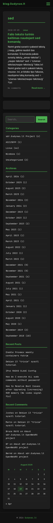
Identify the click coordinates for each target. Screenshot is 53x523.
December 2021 (14, 264)
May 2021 (11, 294)
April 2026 (12, 176)
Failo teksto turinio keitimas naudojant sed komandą (24, 38)
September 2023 (15, 223)
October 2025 (14, 182)
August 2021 (13, 282)
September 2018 (15, 335)
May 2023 (11, 229)
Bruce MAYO (12, 431)
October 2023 (14, 217)
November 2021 (14, 270)
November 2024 (14, 200)
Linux (25, 30)
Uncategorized (14, 159)
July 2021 (12, 288)
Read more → (38, 88)
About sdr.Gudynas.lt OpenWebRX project (22, 434)
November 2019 (14, 329)
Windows (10, 153)
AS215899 (11, 142)
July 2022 (12, 253)
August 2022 (13, 247)
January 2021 (14, 306)
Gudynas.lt (31, 517)
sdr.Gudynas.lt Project (20, 136)
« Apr (9, 504)
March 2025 (12, 194)
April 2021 (12, 300)
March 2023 (12, 241)
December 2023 (14, 211)
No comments (14, 88)
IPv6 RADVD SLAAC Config (21, 370)
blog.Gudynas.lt (14, 3)
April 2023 (12, 235)
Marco (9, 422)
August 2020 (13, 318)
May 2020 (11, 323)
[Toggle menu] (48, 4)
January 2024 (14, 205)
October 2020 (14, 312)
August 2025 (13, 188)
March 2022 (12, 259)
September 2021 (15, 276)
